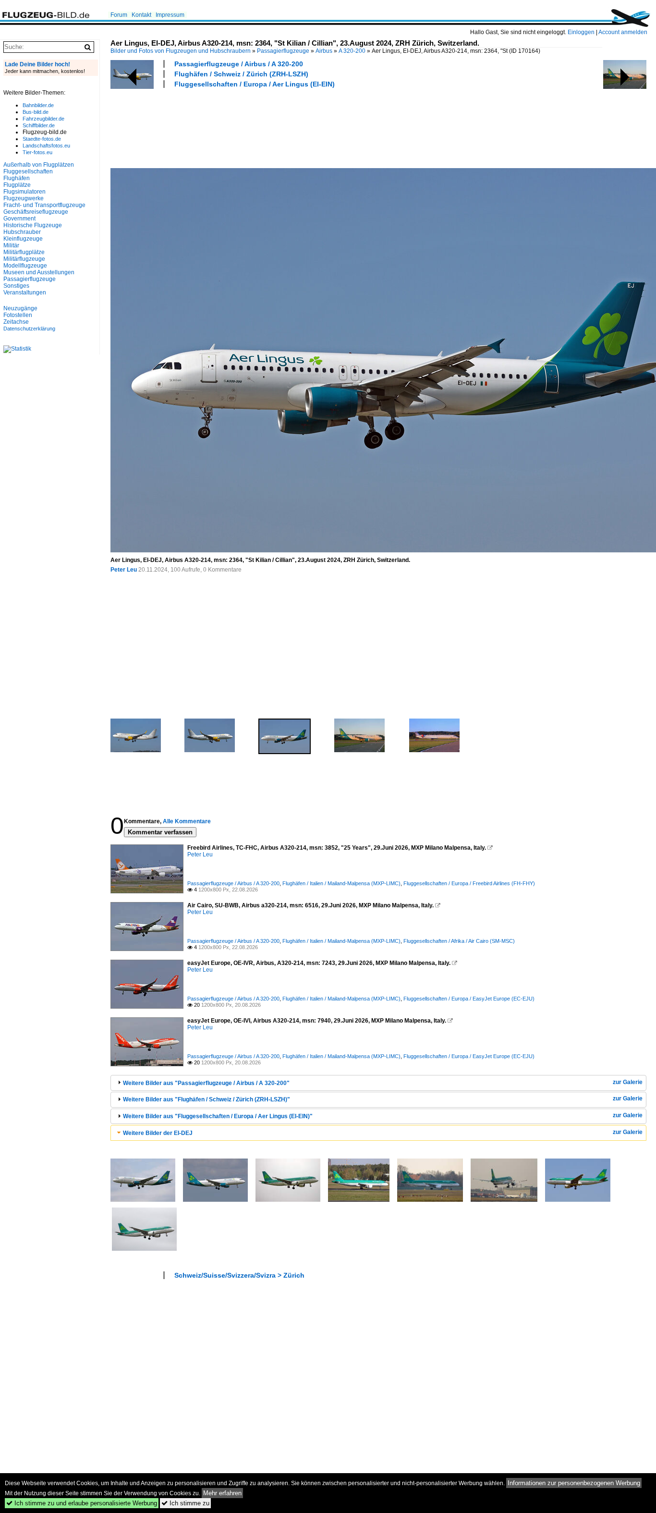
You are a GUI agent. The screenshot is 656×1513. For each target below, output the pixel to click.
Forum (118, 15)
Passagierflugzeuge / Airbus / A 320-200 (238, 64)
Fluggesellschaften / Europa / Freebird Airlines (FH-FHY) (469, 883)
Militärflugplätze (24, 252)
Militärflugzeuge (24, 259)
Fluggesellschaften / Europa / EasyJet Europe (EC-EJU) (469, 998)
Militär (11, 245)
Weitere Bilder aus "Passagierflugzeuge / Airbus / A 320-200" (206, 1083)
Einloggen (581, 32)
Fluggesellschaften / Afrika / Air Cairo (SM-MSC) (459, 941)
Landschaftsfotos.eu (46, 145)
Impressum (170, 15)
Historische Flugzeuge (32, 225)
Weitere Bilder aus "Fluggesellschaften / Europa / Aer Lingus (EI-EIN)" (218, 1116)
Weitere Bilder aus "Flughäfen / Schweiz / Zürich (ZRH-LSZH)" (206, 1099)
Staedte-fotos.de (42, 139)
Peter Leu (123, 569)
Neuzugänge (20, 308)
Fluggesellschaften (28, 171)
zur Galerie (628, 1082)
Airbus (324, 51)
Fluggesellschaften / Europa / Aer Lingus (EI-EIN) (254, 84)
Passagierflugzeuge (283, 51)
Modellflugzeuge (25, 265)
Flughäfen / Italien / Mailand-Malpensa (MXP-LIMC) (341, 883)
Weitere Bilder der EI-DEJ (158, 1133)
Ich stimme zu (185, 1503)
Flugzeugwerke (23, 198)
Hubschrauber (22, 232)
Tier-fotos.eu (37, 152)
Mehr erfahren (222, 1493)
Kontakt (141, 15)
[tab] (378, 1083)
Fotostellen (17, 315)
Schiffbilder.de (39, 125)
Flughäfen (16, 178)
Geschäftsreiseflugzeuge (35, 211)
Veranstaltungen (24, 292)
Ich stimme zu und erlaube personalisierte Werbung (81, 1503)
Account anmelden (622, 32)
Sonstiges (16, 285)
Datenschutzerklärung (29, 328)
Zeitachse (16, 321)
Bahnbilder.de (38, 105)
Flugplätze (17, 185)
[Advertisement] (285, 126)
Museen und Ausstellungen (38, 272)
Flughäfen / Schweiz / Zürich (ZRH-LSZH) (241, 74)
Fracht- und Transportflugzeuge (44, 205)
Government (19, 218)
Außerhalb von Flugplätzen (38, 164)
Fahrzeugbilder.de (43, 119)
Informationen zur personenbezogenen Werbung (574, 1483)
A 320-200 (352, 51)
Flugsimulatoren (24, 191)
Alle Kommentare (187, 821)
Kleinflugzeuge (23, 238)
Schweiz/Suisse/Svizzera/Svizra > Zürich (239, 1275)
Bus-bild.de (36, 112)
